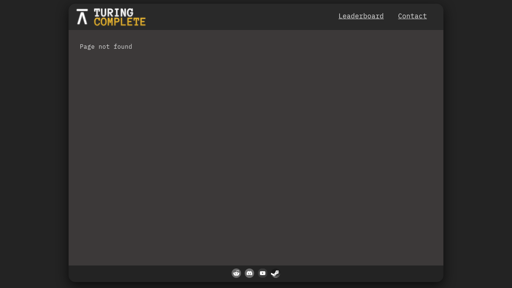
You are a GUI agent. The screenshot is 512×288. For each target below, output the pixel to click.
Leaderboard (361, 16)
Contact (412, 16)
